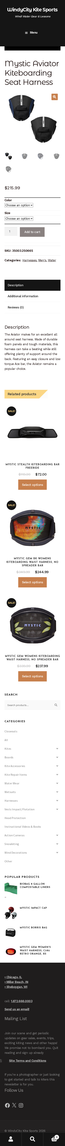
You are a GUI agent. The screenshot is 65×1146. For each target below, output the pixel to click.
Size (7, 213)
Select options (32, 485)
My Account (11, 1139)
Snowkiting (12, 844)
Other (8, 861)
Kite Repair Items (16, 774)
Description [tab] (15, 285)
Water (52, 260)
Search (32, 1139)
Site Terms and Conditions (27, 1060)
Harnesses (29, 260)
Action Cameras (15, 835)
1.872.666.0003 (21, 1001)
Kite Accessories (15, 766)
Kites (8, 748)
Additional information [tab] (23, 296)
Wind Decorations (16, 852)
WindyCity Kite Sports (32, 10)
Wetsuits (10, 792)
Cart (50, 1135)
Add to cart (32, 232)
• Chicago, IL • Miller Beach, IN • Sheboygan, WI (16, 982)
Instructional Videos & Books (23, 826)
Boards (9, 757)
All (6, 740)
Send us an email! (17, 1009)
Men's (42, 260)
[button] (54, 97)
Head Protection (15, 818)
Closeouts (11, 731)
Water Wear (12, 783)
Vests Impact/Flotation (19, 809)
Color (8, 200)
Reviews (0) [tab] (16, 307)
